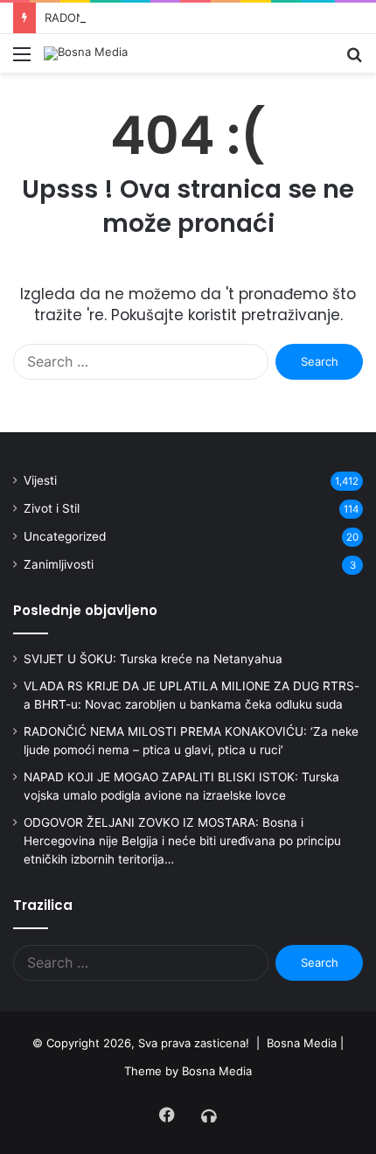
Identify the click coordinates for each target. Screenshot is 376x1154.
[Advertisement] (188, 269)
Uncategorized (65, 536)
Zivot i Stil (52, 508)
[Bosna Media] (86, 53)
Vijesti (40, 480)
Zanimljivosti (59, 564)
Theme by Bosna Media (188, 1071)
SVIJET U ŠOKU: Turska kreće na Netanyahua (153, 659)
